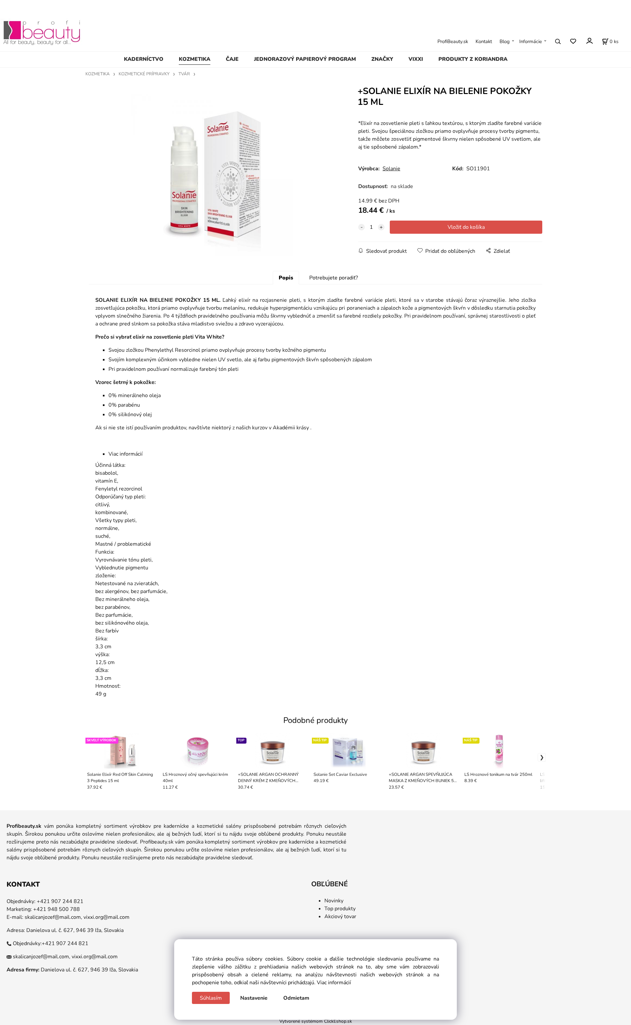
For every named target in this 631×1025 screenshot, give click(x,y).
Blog (505, 41)
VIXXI (416, 59)
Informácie (530, 41)
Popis (286, 277)
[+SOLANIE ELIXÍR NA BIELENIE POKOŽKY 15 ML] (212, 175)
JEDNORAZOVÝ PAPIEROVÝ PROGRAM (305, 59)
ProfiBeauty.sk (452, 41)
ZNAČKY (382, 59)
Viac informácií (334, 982)
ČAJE (232, 59)
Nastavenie (254, 998)
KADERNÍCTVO (143, 59)
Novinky (333, 900)
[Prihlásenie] (589, 41)
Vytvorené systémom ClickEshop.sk (315, 1021)
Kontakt (484, 41)
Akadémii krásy (291, 427)
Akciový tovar (340, 916)
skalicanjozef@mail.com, (53, 917)
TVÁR (184, 74)
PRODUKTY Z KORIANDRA (472, 59)
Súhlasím (211, 998)
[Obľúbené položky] (573, 41)
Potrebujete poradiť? (333, 277)
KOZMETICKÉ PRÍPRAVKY (144, 74)
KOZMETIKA (194, 59)
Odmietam (296, 998)
